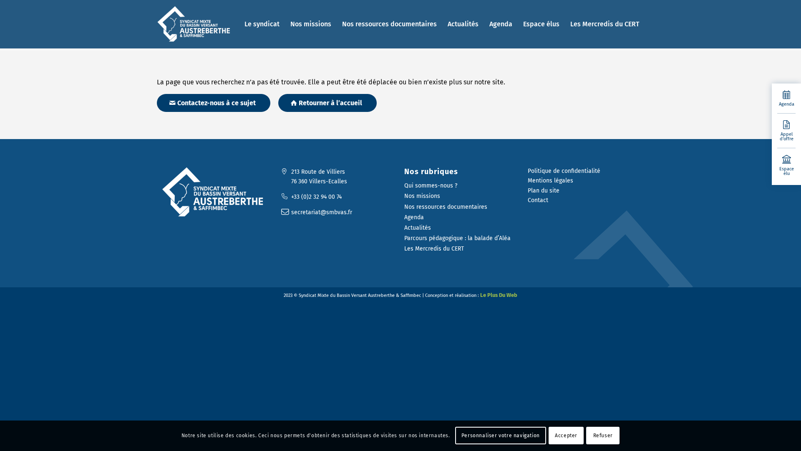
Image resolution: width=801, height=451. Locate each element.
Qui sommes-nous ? (430, 185)
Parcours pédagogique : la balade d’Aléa (457, 238)
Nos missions (422, 196)
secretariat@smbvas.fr (321, 212)
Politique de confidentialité (564, 171)
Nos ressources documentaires (445, 206)
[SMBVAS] (195, 24)
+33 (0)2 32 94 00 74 (316, 196)
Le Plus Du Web (498, 295)
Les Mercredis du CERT (434, 248)
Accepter (566, 435)
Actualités (417, 227)
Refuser (603, 435)
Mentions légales (550, 180)
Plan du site (543, 190)
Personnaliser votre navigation (500, 435)
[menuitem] (262, 24)
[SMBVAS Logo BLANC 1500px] (214, 192)
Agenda (414, 217)
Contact (538, 200)
